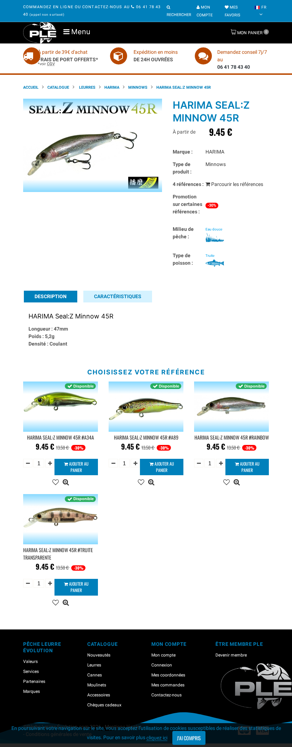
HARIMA (111, 87)
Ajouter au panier (78, 467)
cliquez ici (156, 738)
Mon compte (163, 655)
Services (31, 671)
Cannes (94, 675)
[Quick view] (66, 481)
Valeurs (30, 661)
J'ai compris (189, 738)
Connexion (161, 665)
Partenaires (34, 681)
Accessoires (98, 694)
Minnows (137, 87)
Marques (31, 691)
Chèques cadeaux (104, 704)
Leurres (86, 87)
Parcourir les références (236, 184)
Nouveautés (98, 655)
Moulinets (96, 685)
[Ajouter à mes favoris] (55, 481)
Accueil (30, 87)
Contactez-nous (166, 694)
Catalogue (58, 87)
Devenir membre (231, 655)
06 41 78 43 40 (233, 67)
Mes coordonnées (168, 675)
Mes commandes (167, 685)
